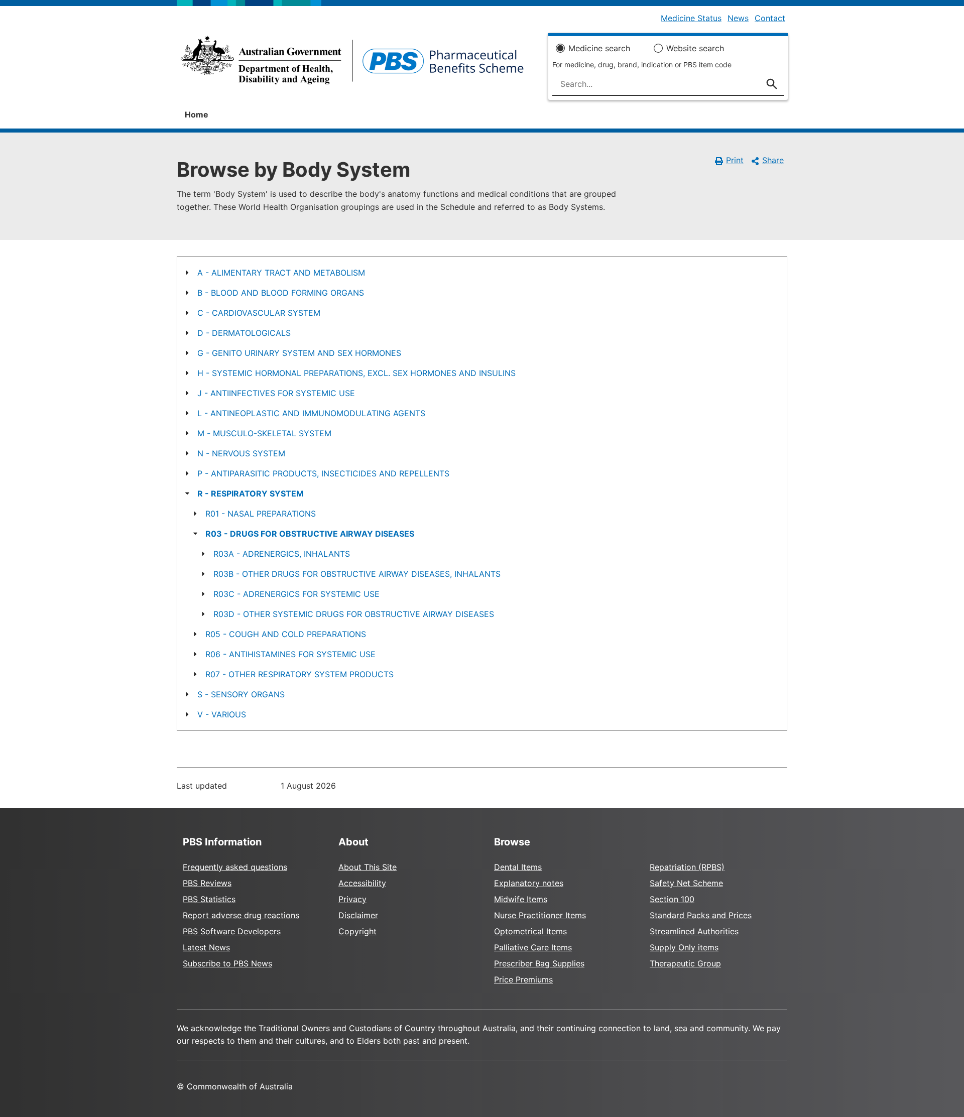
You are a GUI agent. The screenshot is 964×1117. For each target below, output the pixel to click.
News (738, 18)
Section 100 (672, 899)
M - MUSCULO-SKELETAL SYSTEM (264, 433)
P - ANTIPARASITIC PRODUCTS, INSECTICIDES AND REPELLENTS (323, 473)
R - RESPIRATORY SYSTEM (250, 493)
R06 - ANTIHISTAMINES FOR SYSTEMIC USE (290, 654)
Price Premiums (523, 979)
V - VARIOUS (221, 714)
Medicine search (599, 48)
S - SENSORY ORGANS (241, 694)
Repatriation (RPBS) (687, 867)
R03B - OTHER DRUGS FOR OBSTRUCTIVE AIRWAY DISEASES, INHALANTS (357, 574)
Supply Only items (684, 947)
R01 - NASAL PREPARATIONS (260, 514)
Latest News (206, 947)
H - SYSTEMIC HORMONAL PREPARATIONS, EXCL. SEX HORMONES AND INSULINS (356, 373)
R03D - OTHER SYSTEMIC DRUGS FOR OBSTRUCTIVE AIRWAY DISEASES (353, 614)
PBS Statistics (209, 899)
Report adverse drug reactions (241, 915)
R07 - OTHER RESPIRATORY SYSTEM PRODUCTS (299, 674)
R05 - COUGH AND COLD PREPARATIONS (285, 634)
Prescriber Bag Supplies (539, 963)
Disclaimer (358, 915)
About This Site (367, 867)
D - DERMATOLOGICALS (244, 333)
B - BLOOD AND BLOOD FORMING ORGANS (280, 293)
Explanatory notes (528, 883)
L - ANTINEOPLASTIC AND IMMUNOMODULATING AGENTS (311, 413)
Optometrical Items (530, 931)
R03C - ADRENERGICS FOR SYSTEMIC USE (296, 594)
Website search (695, 48)
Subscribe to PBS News (227, 963)
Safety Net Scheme (686, 883)
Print (735, 160)
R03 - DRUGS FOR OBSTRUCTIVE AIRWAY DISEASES (309, 534)
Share (773, 160)
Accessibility (362, 883)
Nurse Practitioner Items (540, 915)
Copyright (357, 931)
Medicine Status (691, 18)
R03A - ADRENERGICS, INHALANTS (281, 554)
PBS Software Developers (232, 931)
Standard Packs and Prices (701, 915)
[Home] (352, 63)
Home (196, 114)
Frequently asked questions (235, 867)
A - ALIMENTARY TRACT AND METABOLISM (281, 273)
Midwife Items (520, 899)
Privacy (352, 899)
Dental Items (518, 867)
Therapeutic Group (685, 963)
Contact (770, 18)
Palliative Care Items (533, 947)
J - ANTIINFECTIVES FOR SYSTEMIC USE (276, 393)
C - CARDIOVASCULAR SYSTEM (258, 313)
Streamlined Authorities (694, 931)
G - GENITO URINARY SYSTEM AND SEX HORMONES (299, 353)
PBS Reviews (207, 883)
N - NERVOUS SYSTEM (241, 453)
